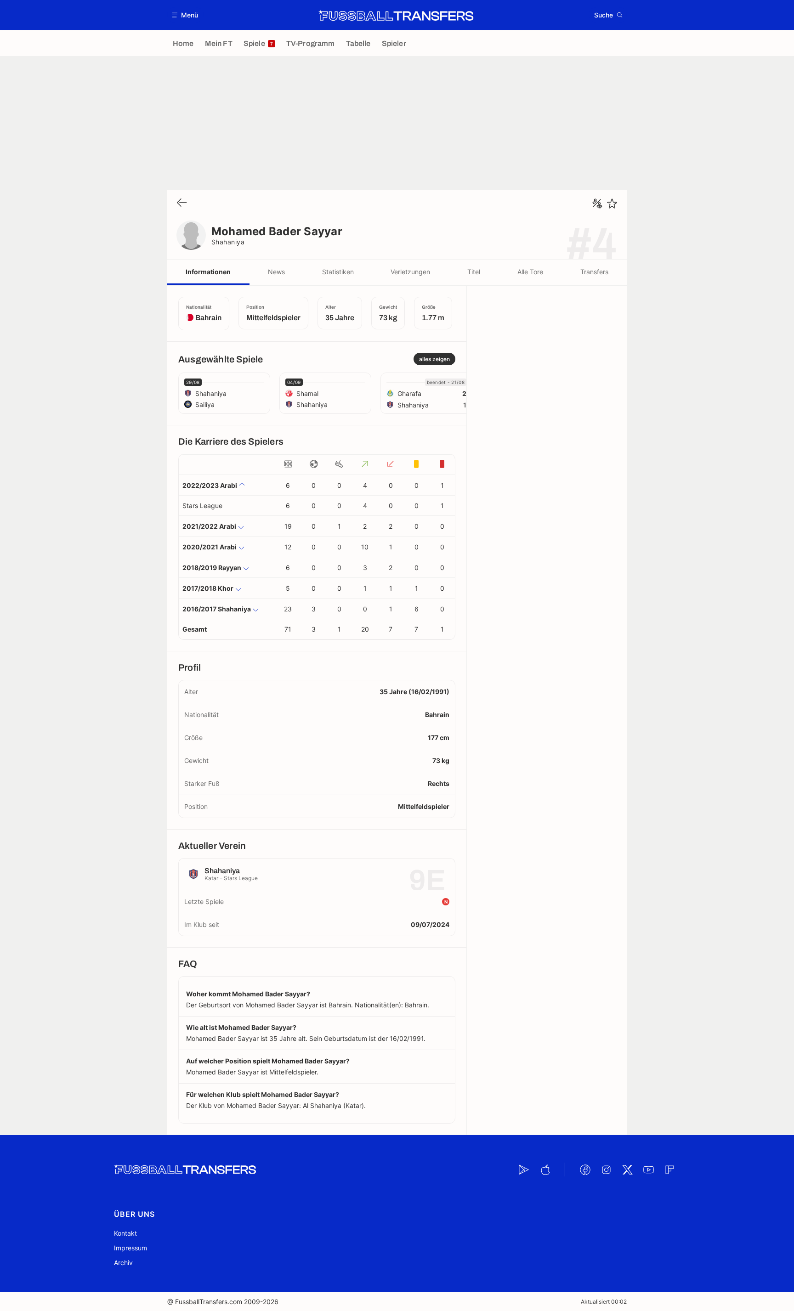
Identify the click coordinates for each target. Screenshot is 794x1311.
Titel (473, 272)
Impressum (130, 1248)
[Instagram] (606, 1169)
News (276, 272)
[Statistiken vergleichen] (597, 203)
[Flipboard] (669, 1169)
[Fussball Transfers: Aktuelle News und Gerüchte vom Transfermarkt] (396, 15)
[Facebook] (585, 1169)
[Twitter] (627, 1169)
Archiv (123, 1262)
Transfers (594, 272)
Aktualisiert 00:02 (604, 1301)
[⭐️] (612, 203)
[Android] (524, 1169)
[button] (185, 15)
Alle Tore (530, 272)
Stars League (202, 505)
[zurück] (181, 203)
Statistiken (338, 272)
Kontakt (125, 1233)
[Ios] (545, 1169)
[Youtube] (648, 1169)
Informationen (208, 272)
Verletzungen (410, 272)
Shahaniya (227, 242)
